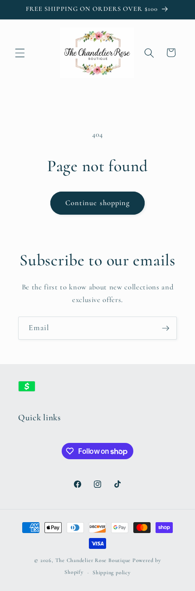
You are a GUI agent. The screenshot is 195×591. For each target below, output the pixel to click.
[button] (20, 52)
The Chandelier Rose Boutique (93, 560)
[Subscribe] (165, 328)
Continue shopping (97, 202)
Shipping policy (112, 572)
